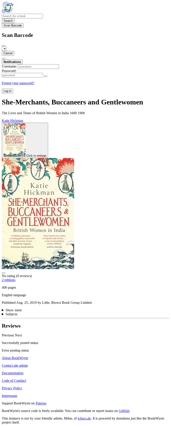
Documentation (12, 373)
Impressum (9, 396)
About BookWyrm (15, 358)
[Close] (3, 45)
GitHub (124, 411)
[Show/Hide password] (45, 76)
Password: (9, 71)
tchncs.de (84, 418)
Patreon (41, 403)
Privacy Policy (12, 388)
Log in (7, 91)
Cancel (8, 53)
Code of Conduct (14, 380)
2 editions (8, 280)
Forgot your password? (18, 83)
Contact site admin (15, 365)
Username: (9, 66)
